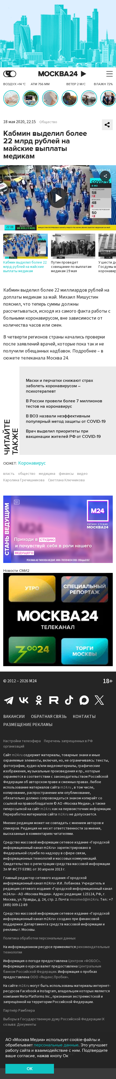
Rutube (54, 700)
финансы (66, 474)
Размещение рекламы (28, 725)
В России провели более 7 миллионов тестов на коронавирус (64, 403)
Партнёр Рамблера (19, 1010)
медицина (47, 474)
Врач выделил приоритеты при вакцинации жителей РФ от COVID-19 (63, 433)
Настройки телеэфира (22, 741)
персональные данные (56, 1045)
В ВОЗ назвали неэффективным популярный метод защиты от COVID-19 (66, 418)
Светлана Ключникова (66, 480)
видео (82, 474)
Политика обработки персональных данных (39, 938)
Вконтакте (23, 700)
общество (26, 474)
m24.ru (17, 755)
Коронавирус (32, 463)
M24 (33, 681)
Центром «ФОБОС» (84, 961)
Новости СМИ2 (16, 570)
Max (84, 700)
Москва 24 (58, 74)
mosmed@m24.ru (84, 899)
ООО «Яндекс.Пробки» (49, 977)
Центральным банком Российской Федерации (52, 969)
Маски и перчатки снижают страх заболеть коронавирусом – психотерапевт (59, 386)
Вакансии (14, 717)
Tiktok (69, 700)
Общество (48, 122)
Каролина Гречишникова (24, 480)
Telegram (8, 700)
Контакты (84, 717)
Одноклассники (38, 700)
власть (9, 474)
